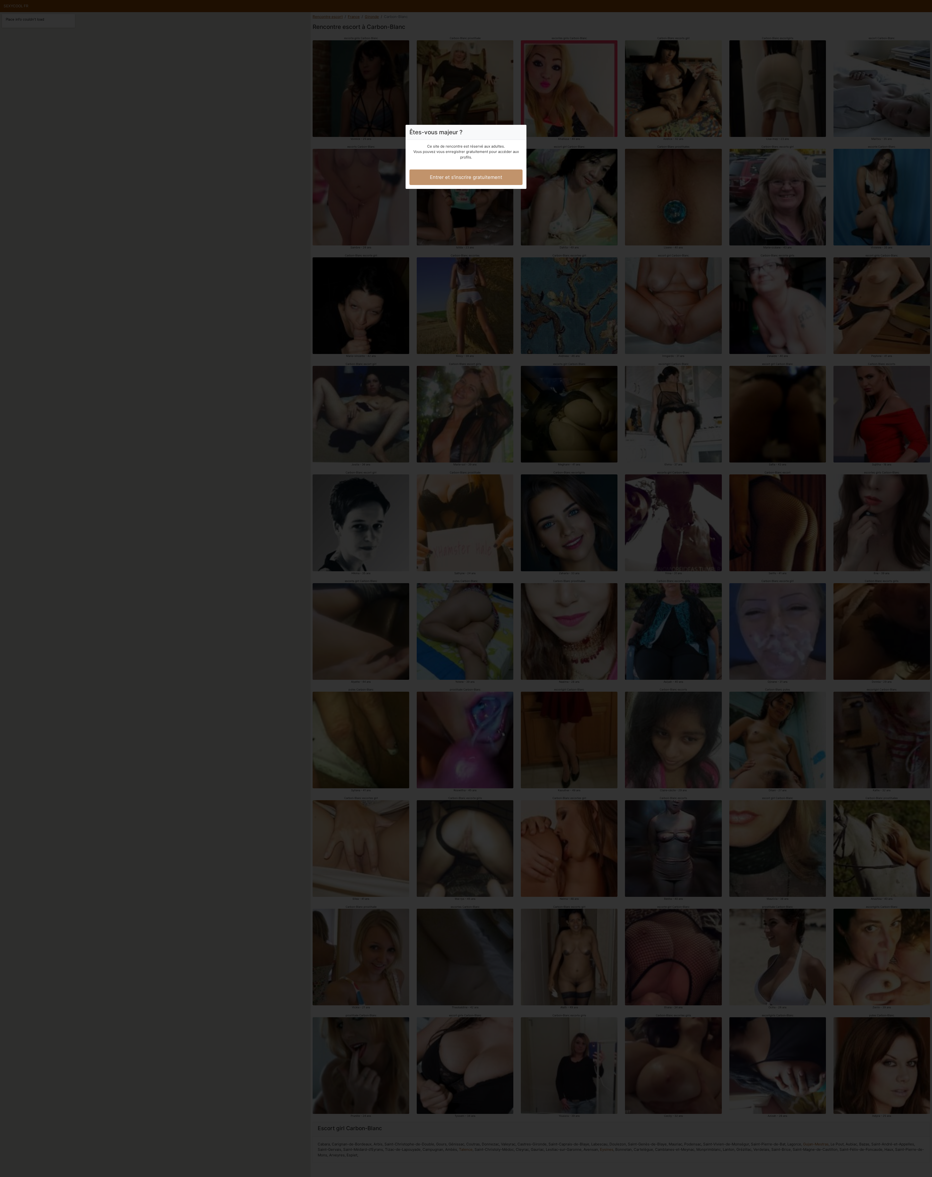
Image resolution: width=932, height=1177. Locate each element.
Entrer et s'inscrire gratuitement (466, 177)
